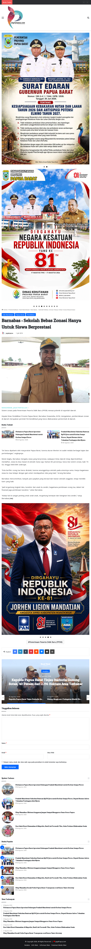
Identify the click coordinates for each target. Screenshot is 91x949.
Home (5, 309)
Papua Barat (20, 314)
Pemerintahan (13, 309)
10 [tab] (57, 306)
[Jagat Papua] (16, 17)
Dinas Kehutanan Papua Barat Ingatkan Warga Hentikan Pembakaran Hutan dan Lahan (45, 682)
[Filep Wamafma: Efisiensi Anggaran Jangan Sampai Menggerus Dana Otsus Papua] (8, 817)
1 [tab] (44, 166)
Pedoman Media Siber (58, 945)
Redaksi (27, 945)
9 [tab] (54, 306)
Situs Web (50, 752)
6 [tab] (46, 306)
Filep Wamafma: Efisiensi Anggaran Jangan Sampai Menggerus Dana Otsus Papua (45, 812)
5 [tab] (44, 306)
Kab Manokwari (24, 309)
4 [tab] (41, 306)
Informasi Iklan (45, 945)
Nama (4, 743)
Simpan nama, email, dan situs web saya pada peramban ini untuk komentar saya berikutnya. (35, 762)
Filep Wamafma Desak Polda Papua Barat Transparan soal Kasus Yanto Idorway (45, 888)
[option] (45, 681)
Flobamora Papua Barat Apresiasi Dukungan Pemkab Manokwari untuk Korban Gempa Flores (29, 434)
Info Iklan (34, 945)
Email (4, 752)
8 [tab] (51, 306)
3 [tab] (39, 306)
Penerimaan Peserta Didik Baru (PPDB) (45, 642)
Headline (45, 671)
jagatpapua (9, 333)
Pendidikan (31, 314)
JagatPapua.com (60, 941)
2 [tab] (46, 166)
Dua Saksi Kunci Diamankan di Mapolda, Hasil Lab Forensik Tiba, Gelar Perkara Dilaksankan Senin (51, 826)
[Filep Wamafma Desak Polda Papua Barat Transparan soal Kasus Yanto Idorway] (8, 890)
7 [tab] (49, 306)
